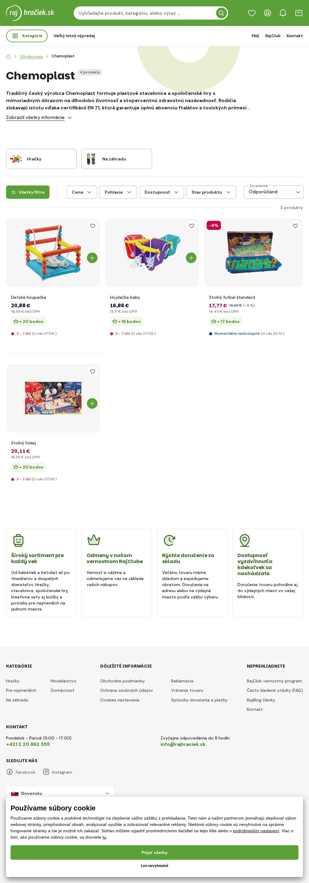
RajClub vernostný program (274, 681)
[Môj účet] (267, 13)
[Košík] (298, 13)
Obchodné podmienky (122, 681)
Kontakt (295, 35)
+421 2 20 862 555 (28, 744)
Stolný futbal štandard (232, 297)
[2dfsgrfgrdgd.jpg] (253, 252)
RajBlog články (261, 700)
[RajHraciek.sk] (8, 56)
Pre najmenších (21, 690)
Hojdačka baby (125, 297)
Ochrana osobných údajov (126, 690)
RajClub (273, 35)
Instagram (62, 772)
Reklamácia (182, 681)
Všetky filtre (32, 192)
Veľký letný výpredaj (74, 35)
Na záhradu (17, 700)
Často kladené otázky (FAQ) (275, 690)
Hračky (13, 681)
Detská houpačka (28, 297)
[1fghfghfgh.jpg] (53, 398)
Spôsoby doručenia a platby (199, 700)
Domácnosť (62, 690)
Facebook (25, 772)
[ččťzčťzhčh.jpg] (53, 252)
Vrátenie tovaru (187, 690)
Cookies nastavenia (119, 700)
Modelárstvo (63, 681)
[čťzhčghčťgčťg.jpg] (152, 252)
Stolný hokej (23, 443)
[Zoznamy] (251, 13)
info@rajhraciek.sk (183, 744)
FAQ (255, 35)
